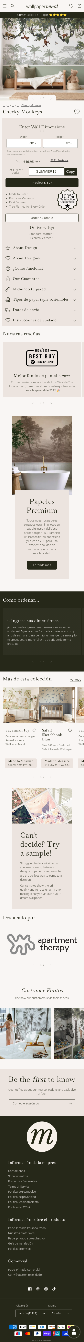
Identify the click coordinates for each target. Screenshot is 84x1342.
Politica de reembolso (22, 1191)
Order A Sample (42, 218)
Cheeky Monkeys (31, 105)
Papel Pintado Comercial (24, 1269)
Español (56, 1313)
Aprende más (42, 565)
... (4, 105)
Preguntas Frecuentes (22, 1181)
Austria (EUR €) (28, 1313)
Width (24, 136)
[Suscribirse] (71, 1103)
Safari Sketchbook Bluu (52, 734)
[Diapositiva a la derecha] (50, 98)
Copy (70, 171)
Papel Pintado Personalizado (27, 1228)
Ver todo (75, 679)
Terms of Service (18, 1186)
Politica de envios (19, 1248)
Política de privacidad (22, 1196)
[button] (5, 6)
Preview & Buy (42, 182)
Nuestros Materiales (21, 1233)
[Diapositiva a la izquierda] (33, 98)
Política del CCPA (19, 1207)
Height (60, 136)
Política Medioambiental (24, 1202)
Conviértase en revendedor (25, 1274)
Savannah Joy (18, 730)
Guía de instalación (20, 1243)
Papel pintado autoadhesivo (26, 1238)
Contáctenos (16, 1171)
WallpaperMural (45, 1340)
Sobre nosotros (18, 1176)
